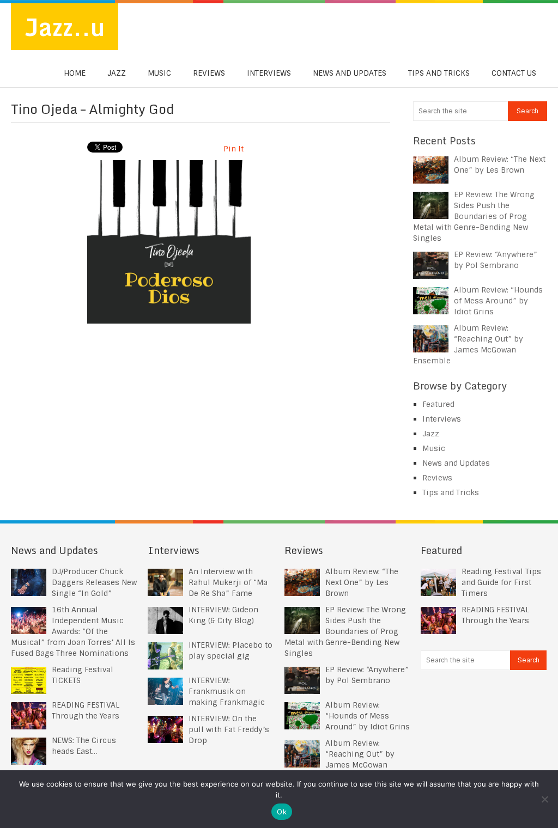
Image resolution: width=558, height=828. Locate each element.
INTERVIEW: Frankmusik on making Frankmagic (227, 691)
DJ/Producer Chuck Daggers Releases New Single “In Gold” (94, 582)
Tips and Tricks (439, 73)
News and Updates (349, 73)
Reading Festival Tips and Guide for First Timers (501, 582)
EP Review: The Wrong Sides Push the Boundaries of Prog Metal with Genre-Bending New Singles (474, 216)
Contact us (514, 73)
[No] (544, 799)
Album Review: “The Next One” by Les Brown (361, 582)
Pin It (233, 149)
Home (75, 73)
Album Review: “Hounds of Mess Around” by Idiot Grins (498, 300)
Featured (438, 404)
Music (159, 73)
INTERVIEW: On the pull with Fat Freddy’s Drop (229, 729)
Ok (282, 811)
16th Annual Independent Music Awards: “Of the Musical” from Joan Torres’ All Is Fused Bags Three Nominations (73, 631)
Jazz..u (65, 26)
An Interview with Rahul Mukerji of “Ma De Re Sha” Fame (228, 582)
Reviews (209, 73)
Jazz (116, 73)
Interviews (269, 73)
